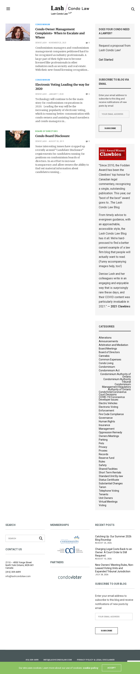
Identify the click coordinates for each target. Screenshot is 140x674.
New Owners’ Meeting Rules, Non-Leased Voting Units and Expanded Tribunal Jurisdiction (114, 568)
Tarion (102, 487)
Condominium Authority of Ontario (115, 375)
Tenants (103, 494)
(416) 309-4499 (13, 572)
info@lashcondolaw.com (57, 660)
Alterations (105, 337)
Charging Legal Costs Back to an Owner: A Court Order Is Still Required (113, 552)
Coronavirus (120, 392)
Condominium (42, 25)
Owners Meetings (109, 436)
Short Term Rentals (110, 472)
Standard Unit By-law (111, 476)
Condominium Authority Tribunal (117, 380)
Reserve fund (106, 458)
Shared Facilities (108, 469)
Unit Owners (106, 498)
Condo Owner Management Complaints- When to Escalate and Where (60, 33)
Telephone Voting (109, 490)
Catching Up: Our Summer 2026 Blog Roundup (113, 538)
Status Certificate (109, 479)
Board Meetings (108, 348)
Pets (101, 443)
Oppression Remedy (110, 432)
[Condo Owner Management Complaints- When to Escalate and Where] (17, 32)
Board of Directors (46, 131)
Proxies (103, 450)
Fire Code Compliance (111, 414)
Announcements (108, 341)
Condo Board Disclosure (52, 136)
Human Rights (107, 421)
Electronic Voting (108, 407)
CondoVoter (106, 392)
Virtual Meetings (108, 501)
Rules (102, 461)
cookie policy (90, 668)
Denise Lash (41, 43)
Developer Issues (108, 399)
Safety (103, 465)
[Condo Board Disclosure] (17, 139)
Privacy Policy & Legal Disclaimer (95, 660)
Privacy (103, 447)
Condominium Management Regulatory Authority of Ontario (116, 387)
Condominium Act (109, 370)
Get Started (106, 59)
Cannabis (104, 356)
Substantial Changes (111, 483)
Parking (103, 439)
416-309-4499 (32, 660)
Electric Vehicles (108, 403)
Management (106, 428)
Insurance (104, 425)
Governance (106, 418)
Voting (102, 505)
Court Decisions (108, 394)
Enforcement (106, 410)
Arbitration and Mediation (113, 345)
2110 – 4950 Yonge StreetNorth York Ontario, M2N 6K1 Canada (19, 565)
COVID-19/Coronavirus (112, 397)
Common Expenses (110, 359)
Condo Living (106, 363)
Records (103, 454)
